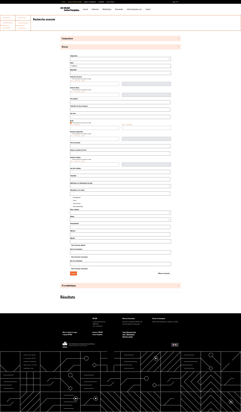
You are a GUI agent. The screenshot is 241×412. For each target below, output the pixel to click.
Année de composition (76, 132)
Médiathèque (107, 9)
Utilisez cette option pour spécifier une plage (81, 78)
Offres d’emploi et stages (70, 332)
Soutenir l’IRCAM (97, 332)
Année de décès (74, 88)
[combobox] (120, 59)
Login (174, 2)
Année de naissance (76, 77)
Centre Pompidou (97, 334)
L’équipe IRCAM (67, 334)
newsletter (101, 2)
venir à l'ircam (110, 2)
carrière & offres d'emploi (75, 2)
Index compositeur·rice (134, 9)
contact (148, 9)
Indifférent (74, 66)
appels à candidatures (90, 2)
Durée (71, 121)
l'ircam (63, 2)
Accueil (85, 9)
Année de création (75, 157)
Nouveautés (119, 9)
